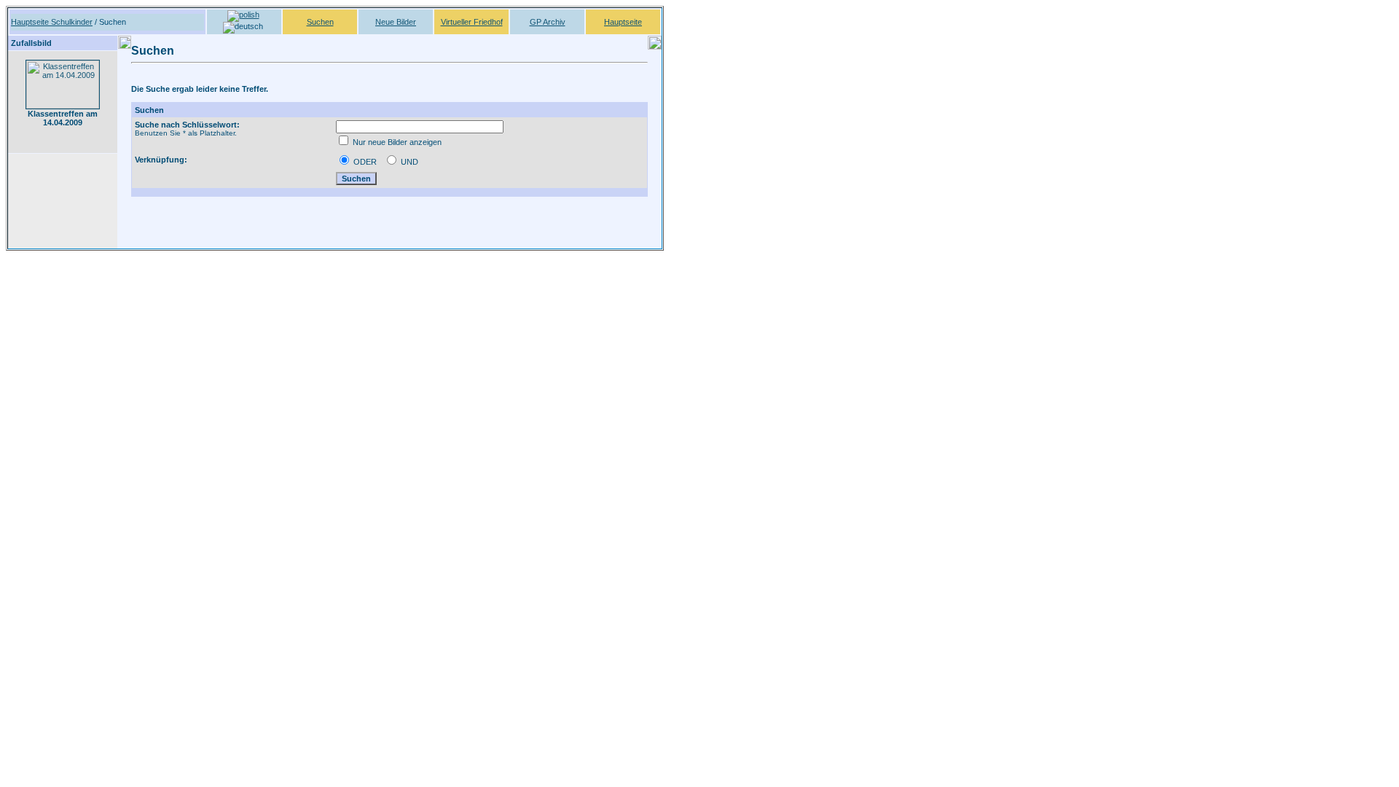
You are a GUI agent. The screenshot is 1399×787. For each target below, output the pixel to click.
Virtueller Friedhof (472, 21)
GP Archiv (547, 21)
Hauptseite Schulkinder (52, 21)
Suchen (320, 21)
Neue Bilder (395, 21)
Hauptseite (623, 21)
